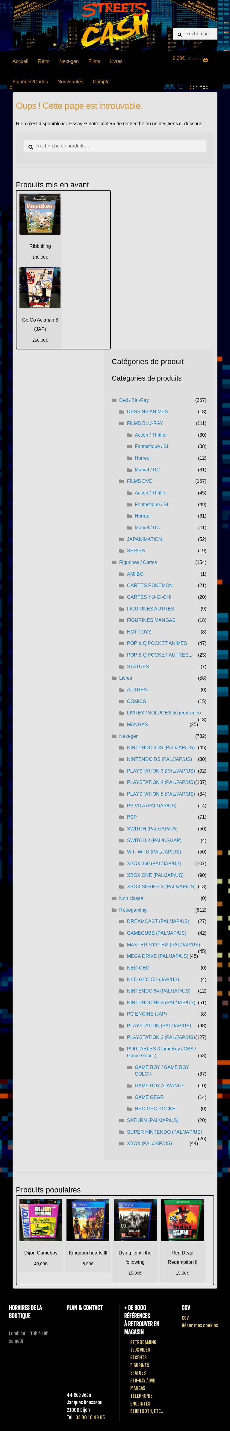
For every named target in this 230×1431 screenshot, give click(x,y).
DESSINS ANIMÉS (147, 411)
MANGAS (137, 724)
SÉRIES (136, 550)
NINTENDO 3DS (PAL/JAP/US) (161, 747)
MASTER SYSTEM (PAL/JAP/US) (163, 944)
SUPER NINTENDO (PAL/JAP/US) (164, 1132)
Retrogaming (133, 910)
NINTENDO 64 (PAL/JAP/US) (158, 990)
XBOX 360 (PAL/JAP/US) (154, 863)
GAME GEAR (149, 1097)
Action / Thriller (151, 435)
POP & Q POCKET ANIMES (157, 643)
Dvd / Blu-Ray (134, 400)
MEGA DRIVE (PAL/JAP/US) (157, 956)
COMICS (136, 701)
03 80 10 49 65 (90, 1418)
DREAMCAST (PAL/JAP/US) (158, 921)
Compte (101, 81)
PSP (132, 817)
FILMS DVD (140, 481)
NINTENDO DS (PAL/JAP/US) (159, 759)
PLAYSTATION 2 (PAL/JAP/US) (161, 1037)
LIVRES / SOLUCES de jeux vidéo (164, 712)
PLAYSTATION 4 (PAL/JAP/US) (161, 782)
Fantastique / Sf (151, 446)
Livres (116, 61)
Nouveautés (70, 81)
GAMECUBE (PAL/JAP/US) (156, 933)
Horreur (143, 458)
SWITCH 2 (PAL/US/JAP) (154, 840)
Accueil (20, 61)
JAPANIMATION (144, 539)
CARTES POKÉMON (150, 585)
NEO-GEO (138, 967)
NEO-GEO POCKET (156, 1108)
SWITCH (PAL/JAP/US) (152, 828)
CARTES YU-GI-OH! (149, 597)
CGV (185, 1318)
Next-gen (69, 61)
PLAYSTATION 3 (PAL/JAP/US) (161, 770)
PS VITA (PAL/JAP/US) (151, 805)
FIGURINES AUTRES (150, 608)
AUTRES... (139, 689)
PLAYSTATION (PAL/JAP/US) (159, 1025)
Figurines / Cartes (138, 562)
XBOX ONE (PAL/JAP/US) (155, 875)
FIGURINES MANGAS (151, 620)
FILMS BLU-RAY (145, 423)
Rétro (44, 61)
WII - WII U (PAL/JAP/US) (154, 851)
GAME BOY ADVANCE (160, 1085)
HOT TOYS (139, 631)
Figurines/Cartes (30, 81)
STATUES (138, 666)
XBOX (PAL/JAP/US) (149, 1143)
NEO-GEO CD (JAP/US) (153, 979)
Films (94, 61)
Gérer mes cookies (200, 1326)
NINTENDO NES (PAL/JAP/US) (161, 1002)
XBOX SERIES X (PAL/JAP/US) (161, 886)
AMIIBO (135, 574)
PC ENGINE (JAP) (147, 1014)
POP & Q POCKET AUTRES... (159, 655)
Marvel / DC (147, 469)
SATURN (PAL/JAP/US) (152, 1120)
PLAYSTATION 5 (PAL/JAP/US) (161, 794)
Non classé (131, 898)
